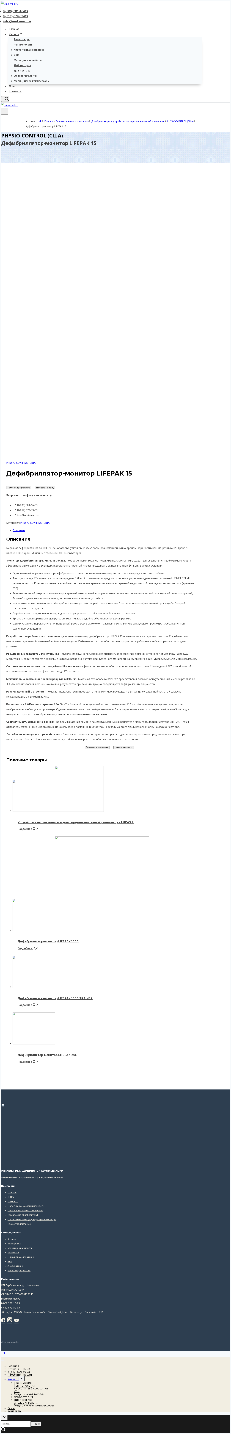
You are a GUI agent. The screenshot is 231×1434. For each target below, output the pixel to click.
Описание (19, 530)
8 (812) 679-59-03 (15, 16)
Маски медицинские (19, 1270)
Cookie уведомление (19, 1223)
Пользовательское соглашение (25, 1210)
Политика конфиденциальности (26, 1205)
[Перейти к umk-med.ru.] (40, 121)
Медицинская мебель (28, 60)
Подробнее (25, 829)
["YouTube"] (16, 1321)
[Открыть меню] (4, 111)
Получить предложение (19, 488)
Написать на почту (45, 488)
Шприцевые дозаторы (21, 1256)
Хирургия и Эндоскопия (29, 49)
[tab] (105, 530)
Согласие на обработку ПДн (23, 1214)
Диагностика (22, 70)
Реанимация (22, 39)
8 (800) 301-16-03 (15, 11)
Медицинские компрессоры (31, 81)
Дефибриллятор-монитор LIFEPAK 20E (47, 1055)
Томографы (14, 1243)
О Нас (11, 1196)
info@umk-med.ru (17, 21)
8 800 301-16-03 (10, 1303)
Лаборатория (22, 65)
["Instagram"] (9, 1321)
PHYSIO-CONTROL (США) (32, 135)
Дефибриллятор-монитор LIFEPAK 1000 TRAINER (55, 998)
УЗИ (16, 55)
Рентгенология (23, 44)
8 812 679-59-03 (10, 1307)
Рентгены (13, 1252)
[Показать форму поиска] (5, 99)
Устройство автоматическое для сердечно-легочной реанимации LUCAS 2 (76, 822)
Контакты (15, 91)
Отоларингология (25, 75)
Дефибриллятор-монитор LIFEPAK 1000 (48, 941)
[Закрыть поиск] (4, 1417)
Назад (32, 121)
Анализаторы (15, 1265)
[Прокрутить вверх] (4, 1353)
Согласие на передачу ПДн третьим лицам (32, 1219)
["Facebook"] (3, 1321)
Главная (14, 29)
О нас (12, 86)
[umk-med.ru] (9, 4)
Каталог (12, 1238)
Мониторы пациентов (20, 1247)
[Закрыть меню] (2, 1360)
